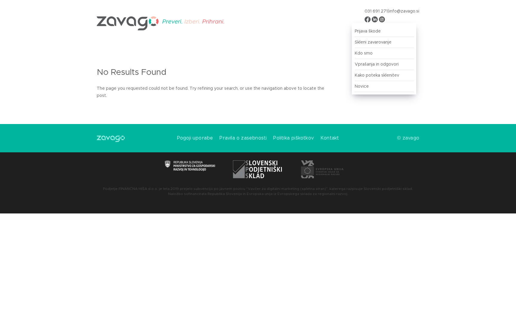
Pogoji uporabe (195, 138)
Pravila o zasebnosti (243, 138)
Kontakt (329, 138)
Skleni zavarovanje (373, 42)
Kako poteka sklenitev (377, 75)
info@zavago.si (404, 11)
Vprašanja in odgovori (377, 64)
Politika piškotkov (293, 138)
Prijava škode (368, 31)
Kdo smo (364, 53)
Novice (362, 86)
